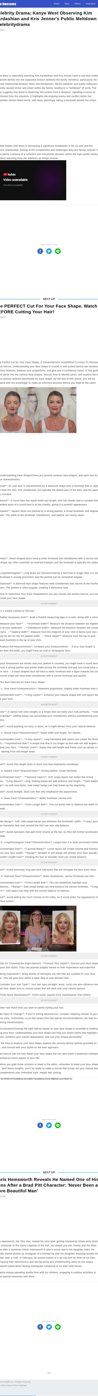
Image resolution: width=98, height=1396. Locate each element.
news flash (90, 4)
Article (56, 4)
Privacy (15, 1385)
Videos (77, 4)
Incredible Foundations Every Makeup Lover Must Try (48, 1079)
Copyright (23, 1385)
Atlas (67, 4)
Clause (9, 1385)
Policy (3, 1385)
